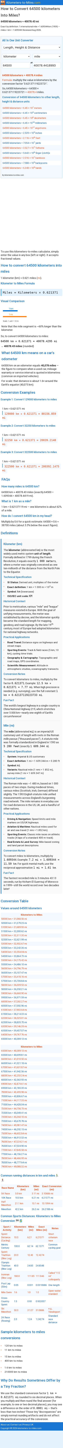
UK (32, 1424)
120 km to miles (14, 1345)
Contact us (16, 1424)
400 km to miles (14, 1360)
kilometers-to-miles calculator (32, 251)
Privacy (26, 1424)
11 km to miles (13, 1349)
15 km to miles (13, 1356)
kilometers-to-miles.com (14, 175)
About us (5, 1424)
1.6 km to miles (13, 1367)
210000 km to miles (16, 1371)
